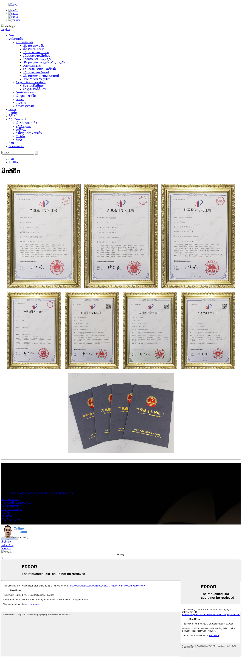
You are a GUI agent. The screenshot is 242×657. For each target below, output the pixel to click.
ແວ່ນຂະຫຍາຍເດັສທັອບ (36, 55)
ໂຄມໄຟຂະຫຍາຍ (26, 92)
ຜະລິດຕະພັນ (16, 38)
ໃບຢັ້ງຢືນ (21, 129)
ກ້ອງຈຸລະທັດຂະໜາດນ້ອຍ (31, 82)
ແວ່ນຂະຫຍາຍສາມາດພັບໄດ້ (39, 69)
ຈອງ (3, 476)
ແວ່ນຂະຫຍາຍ (24, 42)
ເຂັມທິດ (20, 99)
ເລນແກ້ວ (21, 102)
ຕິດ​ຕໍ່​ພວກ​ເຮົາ (16, 146)
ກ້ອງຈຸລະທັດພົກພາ (33, 85)
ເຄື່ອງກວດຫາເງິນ (26, 95)
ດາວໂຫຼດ (14, 112)
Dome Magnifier (32, 65)
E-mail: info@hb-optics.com (24, 492)
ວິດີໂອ (12, 116)
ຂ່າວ (11, 142)
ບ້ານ (11, 35)
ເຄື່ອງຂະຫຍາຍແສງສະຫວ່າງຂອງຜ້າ (44, 62)
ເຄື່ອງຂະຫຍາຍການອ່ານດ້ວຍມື (41, 75)
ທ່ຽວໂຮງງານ (23, 126)
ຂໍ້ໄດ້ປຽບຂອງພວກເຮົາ (29, 132)
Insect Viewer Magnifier (36, 78)
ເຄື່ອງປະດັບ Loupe (33, 48)
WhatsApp (7, 545)
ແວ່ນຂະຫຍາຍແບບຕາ (36, 52)
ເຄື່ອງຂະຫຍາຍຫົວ (33, 45)
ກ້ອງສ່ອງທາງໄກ (25, 105)
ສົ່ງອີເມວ (6, 542)
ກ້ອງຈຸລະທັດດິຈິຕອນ (34, 89)
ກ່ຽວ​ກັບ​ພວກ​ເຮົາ (18, 119)
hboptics (6, 548)
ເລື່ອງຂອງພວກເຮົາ (26, 122)
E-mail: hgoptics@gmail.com (57, 492)
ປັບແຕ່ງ (13, 109)
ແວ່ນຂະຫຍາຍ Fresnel (36, 72)
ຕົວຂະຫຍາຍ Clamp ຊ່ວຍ (37, 59)
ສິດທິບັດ (20, 136)
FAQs (19, 139)
